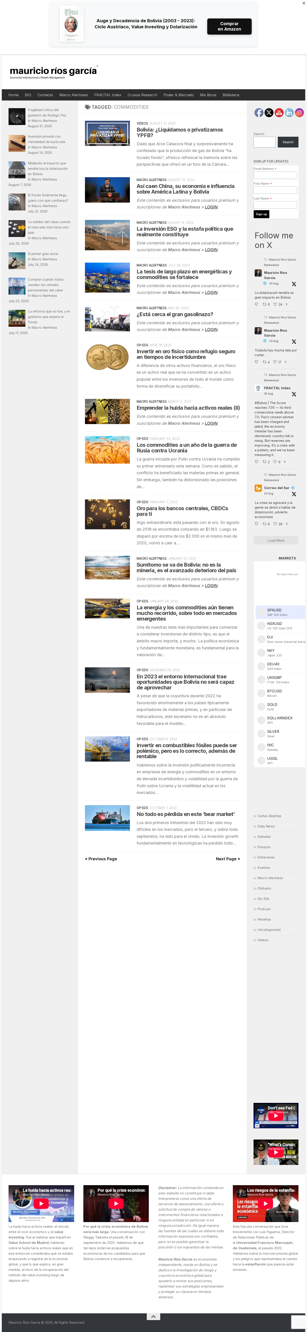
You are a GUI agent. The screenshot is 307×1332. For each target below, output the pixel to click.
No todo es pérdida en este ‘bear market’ (186, 814)
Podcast (264, 909)
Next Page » (228, 858)
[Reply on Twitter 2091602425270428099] (258, 362)
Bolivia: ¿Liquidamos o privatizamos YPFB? (180, 132)
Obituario (264, 888)
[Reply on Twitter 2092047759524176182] (258, 462)
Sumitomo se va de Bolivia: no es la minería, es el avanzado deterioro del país (186, 567)
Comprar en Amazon (229, 26)
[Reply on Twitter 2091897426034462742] (258, 305)
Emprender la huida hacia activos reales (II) (188, 408)
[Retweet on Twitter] (265, 259)
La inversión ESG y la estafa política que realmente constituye (185, 232)
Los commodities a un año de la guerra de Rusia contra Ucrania (187, 448)
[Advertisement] (276, 1024)
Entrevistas (266, 857)
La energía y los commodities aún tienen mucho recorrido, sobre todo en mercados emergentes (187, 613)
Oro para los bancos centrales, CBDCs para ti (182, 511)
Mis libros (208, 95)
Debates (264, 836)
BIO (28, 95)
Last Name (263, 198)
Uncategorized (269, 929)
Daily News (266, 826)
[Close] (304, 3)
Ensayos (264, 847)
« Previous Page (101, 858)
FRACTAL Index (107, 95)
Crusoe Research (142, 95)
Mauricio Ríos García (275, 275)
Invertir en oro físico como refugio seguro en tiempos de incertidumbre (186, 354)
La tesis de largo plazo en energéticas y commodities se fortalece (184, 274)
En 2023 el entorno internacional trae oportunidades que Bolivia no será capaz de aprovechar (185, 682)
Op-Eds (142, 345)
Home (13, 95)
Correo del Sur (276, 488)
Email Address (265, 169)
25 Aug (268, 393)
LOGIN (211, 207)
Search (259, 134)
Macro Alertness (73, 95)
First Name (263, 183)
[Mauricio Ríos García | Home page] (59, 71)
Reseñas (264, 919)
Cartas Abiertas (269, 816)
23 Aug (273, 341)
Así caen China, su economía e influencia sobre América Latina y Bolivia (186, 189)
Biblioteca (231, 95)
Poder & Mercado (179, 95)
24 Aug (273, 283)
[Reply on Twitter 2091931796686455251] (258, 524)
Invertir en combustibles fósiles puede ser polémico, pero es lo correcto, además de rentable (187, 751)
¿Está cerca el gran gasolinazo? (175, 314)
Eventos (264, 867)
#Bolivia (261, 403)
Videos (142, 123)
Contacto (45, 95)
